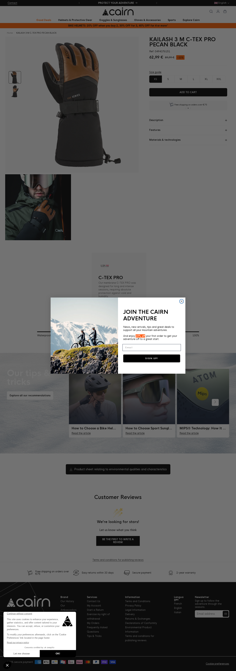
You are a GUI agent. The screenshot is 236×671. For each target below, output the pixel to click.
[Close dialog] (182, 301)
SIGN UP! (151, 358)
